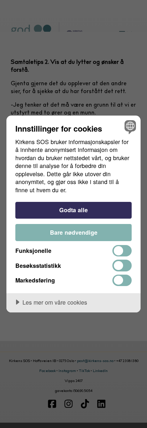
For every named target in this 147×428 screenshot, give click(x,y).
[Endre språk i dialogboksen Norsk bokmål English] (129, 127)
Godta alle (73, 210)
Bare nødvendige (73, 232)
